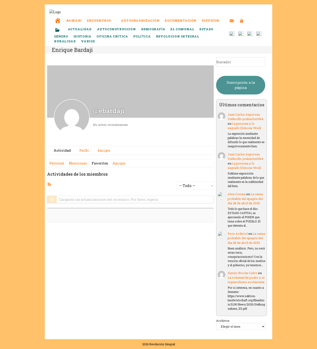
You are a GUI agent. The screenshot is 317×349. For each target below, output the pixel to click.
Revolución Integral (177, 36)
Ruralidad (65, 41)
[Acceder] (242, 17)
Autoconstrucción (116, 29)
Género (61, 36)
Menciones (78, 163)
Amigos (103, 150)
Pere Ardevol (238, 234)
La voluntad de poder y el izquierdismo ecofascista (246, 279)
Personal (56, 163)
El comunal (182, 29)
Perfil (84, 150)
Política (142, 36)
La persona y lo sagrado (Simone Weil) (244, 125)
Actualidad (80, 29)
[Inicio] (58, 17)
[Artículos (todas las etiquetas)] (60, 30)
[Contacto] (232, 17)
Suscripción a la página (241, 85)
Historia (82, 36)
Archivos (223, 321)
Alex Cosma (237, 194)
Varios (88, 41)
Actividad (62, 150)
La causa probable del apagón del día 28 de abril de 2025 (245, 198)
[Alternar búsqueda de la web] (250, 20)
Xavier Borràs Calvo (242, 273)
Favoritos (100, 163)
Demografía (153, 29)
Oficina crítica (112, 36)
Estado (206, 29)
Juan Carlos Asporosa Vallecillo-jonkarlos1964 (245, 116)
